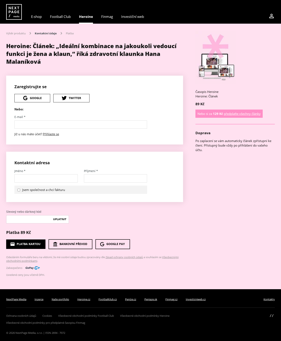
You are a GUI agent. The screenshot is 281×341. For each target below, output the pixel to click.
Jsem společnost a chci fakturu (43, 190)
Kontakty (269, 299)
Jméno (20, 171)
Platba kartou (29, 244)
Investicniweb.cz (196, 299)
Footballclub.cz (108, 299)
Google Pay (115, 244)
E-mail (20, 117)
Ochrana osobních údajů (21, 316)
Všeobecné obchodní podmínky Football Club (86, 316)
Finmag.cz (171, 299)
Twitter (75, 98)
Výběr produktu (16, 33)
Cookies (47, 316)
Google (36, 98)
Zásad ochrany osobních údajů (124, 257)
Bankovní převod (73, 244)
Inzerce (39, 299)
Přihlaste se (51, 134)
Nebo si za (229, 114)
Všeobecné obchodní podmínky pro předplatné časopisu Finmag (45, 323)
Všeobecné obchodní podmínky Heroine (145, 316)
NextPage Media (16, 299)
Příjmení (91, 171)
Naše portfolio (60, 299)
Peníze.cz (130, 299)
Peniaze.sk (150, 299)
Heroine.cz (83, 299)
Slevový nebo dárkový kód (23, 212)
